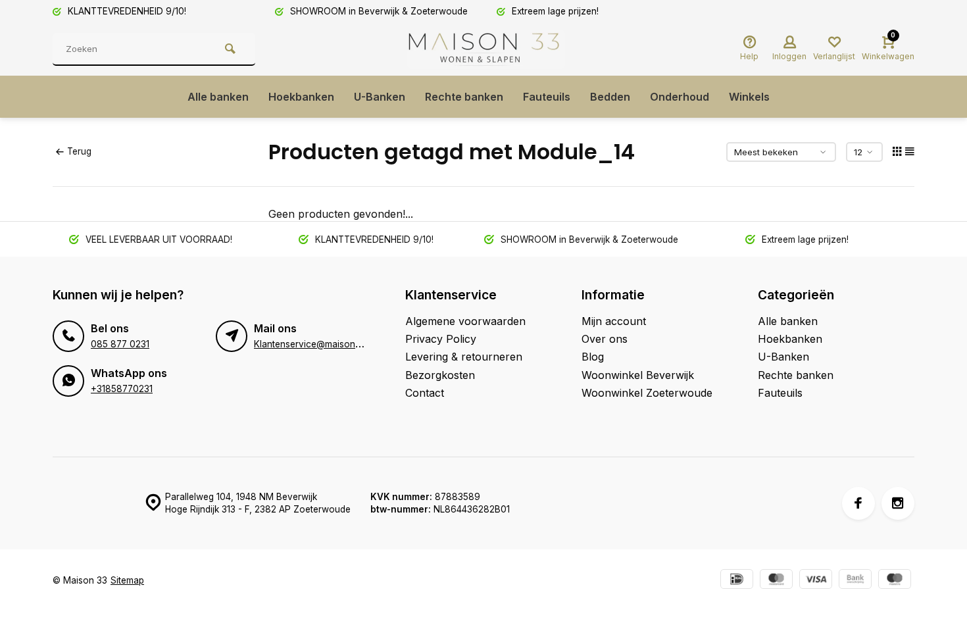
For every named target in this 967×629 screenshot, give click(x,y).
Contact (424, 392)
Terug (79, 151)
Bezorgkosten (440, 375)
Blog (593, 356)
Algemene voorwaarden (465, 321)
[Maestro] (894, 580)
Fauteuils (546, 96)
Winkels (749, 96)
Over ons (605, 338)
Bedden (610, 96)
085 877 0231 (120, 344)
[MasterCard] (776, 580)
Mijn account (614, 321)
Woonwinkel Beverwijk (638, 375)
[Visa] (815, 580)
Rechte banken (464, 96)
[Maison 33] (486, 49)
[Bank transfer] (855, 580)
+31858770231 (122, 389)
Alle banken (218, 96)
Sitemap (127, 580)
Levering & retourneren (463, 356)
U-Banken (379, 96)
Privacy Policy (440, 338)
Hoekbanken (301, 96)
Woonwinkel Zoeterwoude (647, 392)
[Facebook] (858, 503)
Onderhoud (679, 96)
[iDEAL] (736, 580)
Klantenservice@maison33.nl (314, 344)
